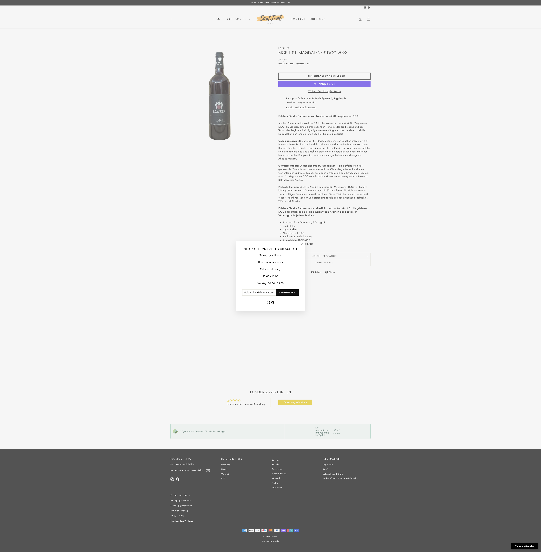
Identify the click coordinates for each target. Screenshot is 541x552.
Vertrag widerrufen (524, 545)
